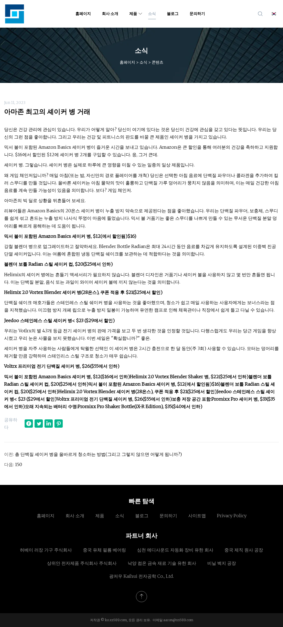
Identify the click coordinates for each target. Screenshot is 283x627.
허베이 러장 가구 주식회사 (46, 550)
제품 (133, 13)
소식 (152, 13)
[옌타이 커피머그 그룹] (14, 14)
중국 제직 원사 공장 (243, 550)
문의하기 (197, 13)
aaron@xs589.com (178, 620)
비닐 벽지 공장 (221, 563)
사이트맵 (197, 515)
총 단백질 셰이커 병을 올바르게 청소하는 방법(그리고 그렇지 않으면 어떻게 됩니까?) (98, 454)
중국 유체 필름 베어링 (104, 550)
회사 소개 (110, 13)
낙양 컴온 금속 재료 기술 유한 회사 (162, 563)
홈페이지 (83, 13)
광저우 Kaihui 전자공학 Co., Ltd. (141, 576)
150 (18, 464)
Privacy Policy (232, 515)
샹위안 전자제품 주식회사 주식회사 (82, 563)
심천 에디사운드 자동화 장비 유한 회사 (175, 550)
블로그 (173, 13)
